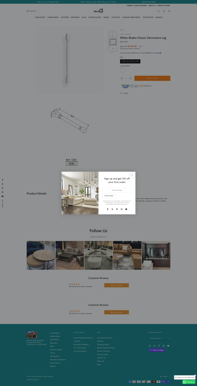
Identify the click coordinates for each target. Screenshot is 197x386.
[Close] (132, 175)
